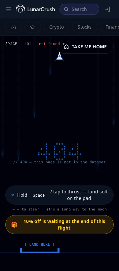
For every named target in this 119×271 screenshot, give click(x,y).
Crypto (56, 27)
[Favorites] (32, 27)
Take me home (89, 46)
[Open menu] (9, 9)
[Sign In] (108, 9)
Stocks (85, 27)
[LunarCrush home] (35, 9)
